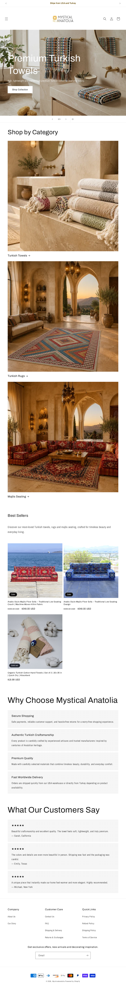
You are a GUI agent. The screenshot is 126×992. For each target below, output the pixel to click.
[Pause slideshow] (73, 119)
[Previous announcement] (6, 3)
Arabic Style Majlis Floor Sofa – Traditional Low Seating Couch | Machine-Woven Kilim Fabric (34, 603)
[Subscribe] (87, 955)
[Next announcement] (120, 3)
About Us (12, 916)
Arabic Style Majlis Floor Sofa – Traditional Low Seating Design (90, 603)
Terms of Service (89, 937)
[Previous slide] (52, 119)
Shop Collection (20, 89)
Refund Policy (88, 923)
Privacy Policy (88, 916)
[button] (6, 18)
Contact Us (49, 916)
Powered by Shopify (72, 981)
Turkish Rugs (16, 376)
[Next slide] (66, 119)
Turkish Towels (17, 255)
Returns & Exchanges (54, 937)
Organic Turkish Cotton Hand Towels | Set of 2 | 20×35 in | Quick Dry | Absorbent (35, 674)
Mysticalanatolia (58, 981)
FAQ (47, 923)
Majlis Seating (17, 496)
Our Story (12, 923)
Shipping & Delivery (53, 930)
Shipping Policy (89, 930)
